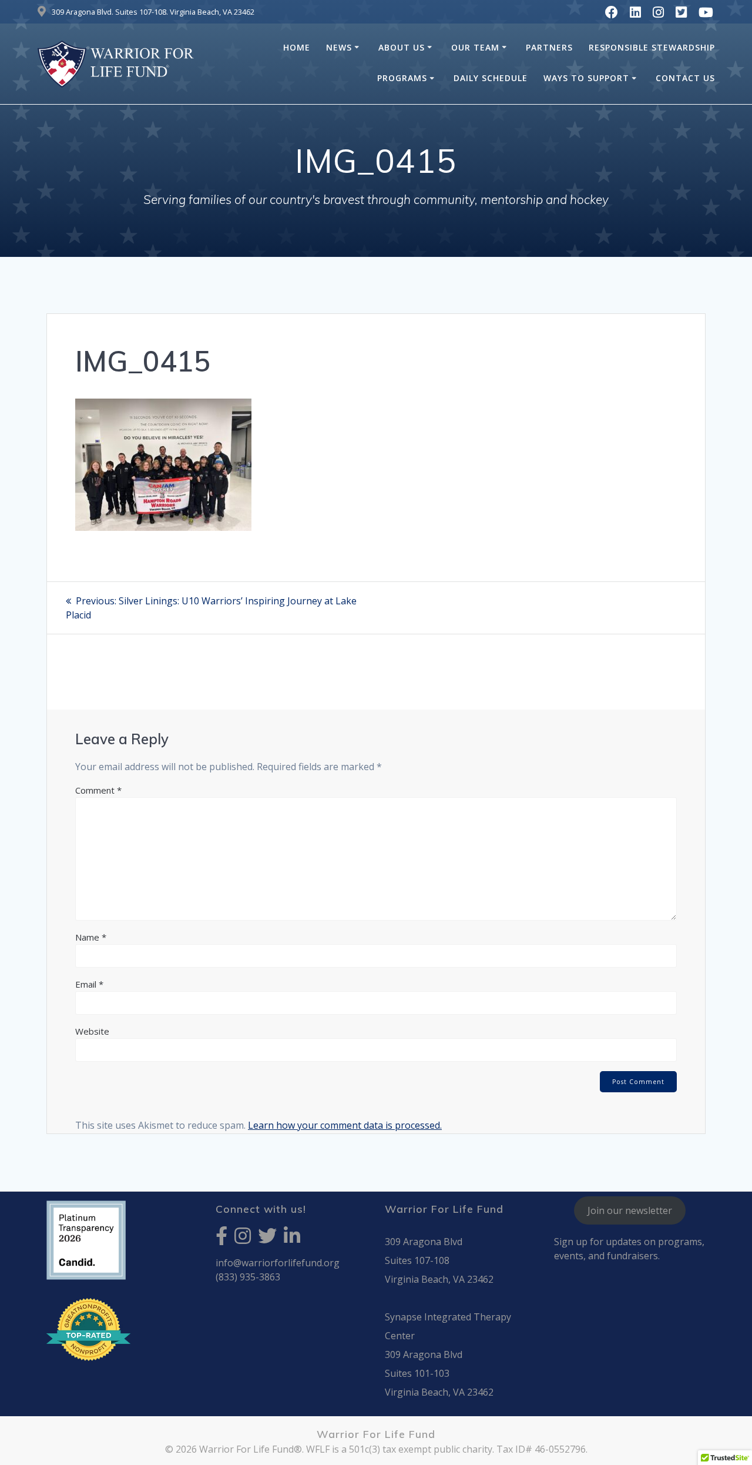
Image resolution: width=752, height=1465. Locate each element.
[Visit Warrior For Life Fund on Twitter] (267, 1239)
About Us (401, 47)
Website (92, 1031)
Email (89, 984)
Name (90, 937)
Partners (549, 47)
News (339, 47)
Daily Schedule (491, 77)
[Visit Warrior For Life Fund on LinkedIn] (292, 1239)
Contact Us (685, 77)
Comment (98, 790)
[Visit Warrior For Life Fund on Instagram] (242, 1239)
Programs (402, 77)
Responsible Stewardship (652, 47)
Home (296, 47)
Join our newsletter (630, 1210)
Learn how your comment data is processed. (345, 1125)
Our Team (475, 47)
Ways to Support (586, 77)
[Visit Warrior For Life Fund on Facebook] (221, 1239)
